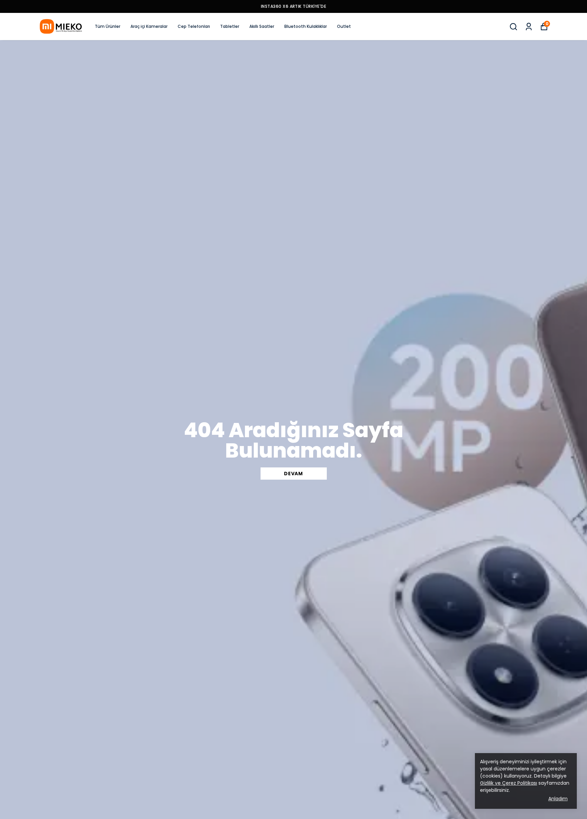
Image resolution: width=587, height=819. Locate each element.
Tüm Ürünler (107, 26)
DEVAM (293, 473)
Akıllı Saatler (261, 26)
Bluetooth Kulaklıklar (305, 26)
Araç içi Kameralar (148, 26)
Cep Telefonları (194, 26)
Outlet (344, 26)
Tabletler (229, 26)
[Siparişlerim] (528, 26)
